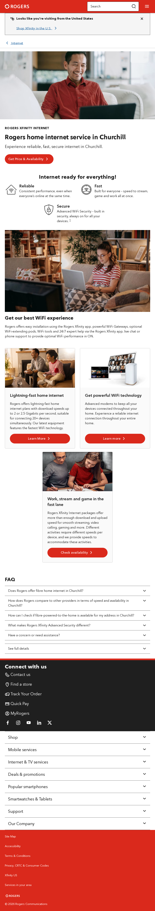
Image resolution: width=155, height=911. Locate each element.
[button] (134, 6)
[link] (37, 28)
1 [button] (70, 220)
